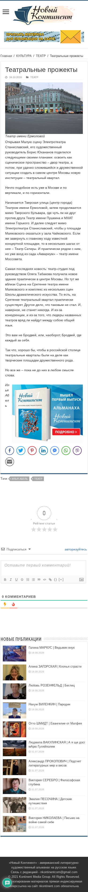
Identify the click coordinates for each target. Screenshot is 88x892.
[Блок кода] (44, 579)
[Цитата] (39, 579)
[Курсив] (10, 579)
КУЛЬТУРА (24, 56)
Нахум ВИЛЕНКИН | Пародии (49, 704)
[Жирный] (5, 579)
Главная (6, 56)
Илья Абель (20, 478)
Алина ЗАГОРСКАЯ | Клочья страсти (55, 666)
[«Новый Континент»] (44, 14)
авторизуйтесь (75, 549)
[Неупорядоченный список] (33, 579)
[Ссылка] (50, 579)
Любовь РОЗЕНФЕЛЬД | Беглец (52, 685)
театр (38, 478)
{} (55, 579)
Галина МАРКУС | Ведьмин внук (52, 647)
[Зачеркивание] (22, 579)
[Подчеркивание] (16, 579)
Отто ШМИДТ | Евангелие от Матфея (55, 723)
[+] (61, 579)
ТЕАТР (41, 56)
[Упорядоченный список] (27, 579)
